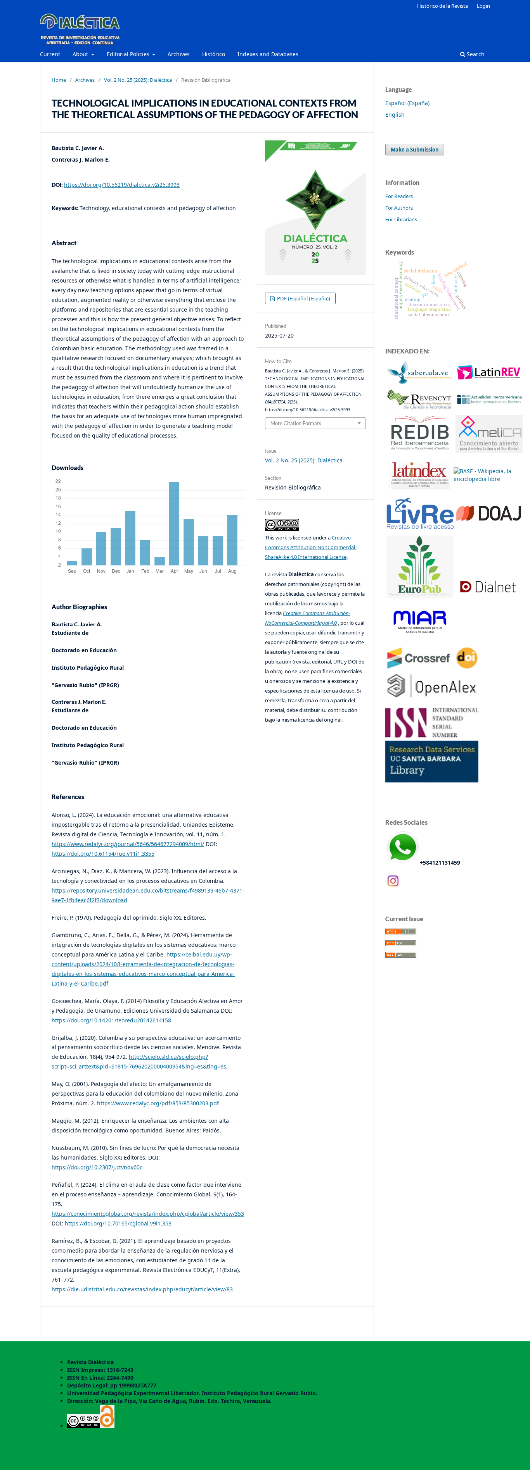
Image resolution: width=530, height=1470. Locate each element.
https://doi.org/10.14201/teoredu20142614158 (111, 1020)
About (81, 54)
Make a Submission (415, 149)
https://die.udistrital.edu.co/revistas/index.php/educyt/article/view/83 (142, 1289)
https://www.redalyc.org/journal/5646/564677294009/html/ (128, 844)
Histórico (213, 54)
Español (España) (407, 103)
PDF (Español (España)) (303, 298)
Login (483, 5)
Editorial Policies (129, 54)
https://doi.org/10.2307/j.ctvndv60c (97, 1167)
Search (475, 54)
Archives (179, 54)
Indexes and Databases (267, 54)
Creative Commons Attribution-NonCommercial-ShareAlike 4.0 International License (311, 547)
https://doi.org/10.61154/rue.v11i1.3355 (103, 853)
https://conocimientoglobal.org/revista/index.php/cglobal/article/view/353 (148, 1213)
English (395, 114)
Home (59, 79)
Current (50, 54)
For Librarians (401, 219)
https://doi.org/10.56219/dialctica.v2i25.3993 (122, 184)
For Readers (399, 196)
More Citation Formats (295, 423)
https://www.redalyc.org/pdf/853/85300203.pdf (158, 1103)
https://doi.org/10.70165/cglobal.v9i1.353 (118, 1223)
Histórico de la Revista (442, 5)
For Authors (399, 207)
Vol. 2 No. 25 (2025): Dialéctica (138, 79)
